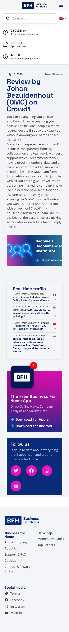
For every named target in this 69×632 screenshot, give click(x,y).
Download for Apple (32, 419)
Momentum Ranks (51, 539)
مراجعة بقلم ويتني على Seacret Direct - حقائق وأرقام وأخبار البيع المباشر (31, 313)
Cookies (10, 560)
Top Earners (46, 545)
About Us (11, 548)
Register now (51, 260)
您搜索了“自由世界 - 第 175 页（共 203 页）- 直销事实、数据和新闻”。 (31, 326)
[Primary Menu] (61, 5)
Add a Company (16, 542)
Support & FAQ (15, 554)
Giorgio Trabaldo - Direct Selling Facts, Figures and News (31, 298)
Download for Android (34, 426)
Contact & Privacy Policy (17, 569)
